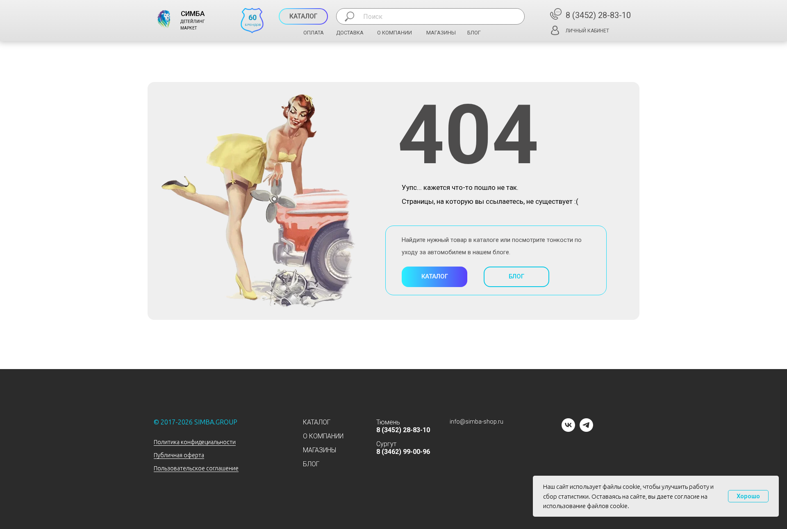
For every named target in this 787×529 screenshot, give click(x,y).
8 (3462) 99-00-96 (403, 452)
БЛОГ (474, 33)
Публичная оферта (179, 455)
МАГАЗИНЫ (441, 33)
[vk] (568, 429)
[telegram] (586, 429)
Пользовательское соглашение (196, 468)
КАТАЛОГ (316, 422)
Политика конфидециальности (195, 442)
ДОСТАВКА (350, 33)
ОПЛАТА (313, 33)
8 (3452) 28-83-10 (598, 15)
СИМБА (193, 13)
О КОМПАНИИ (394, 33)
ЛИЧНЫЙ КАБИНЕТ (587, 31)
